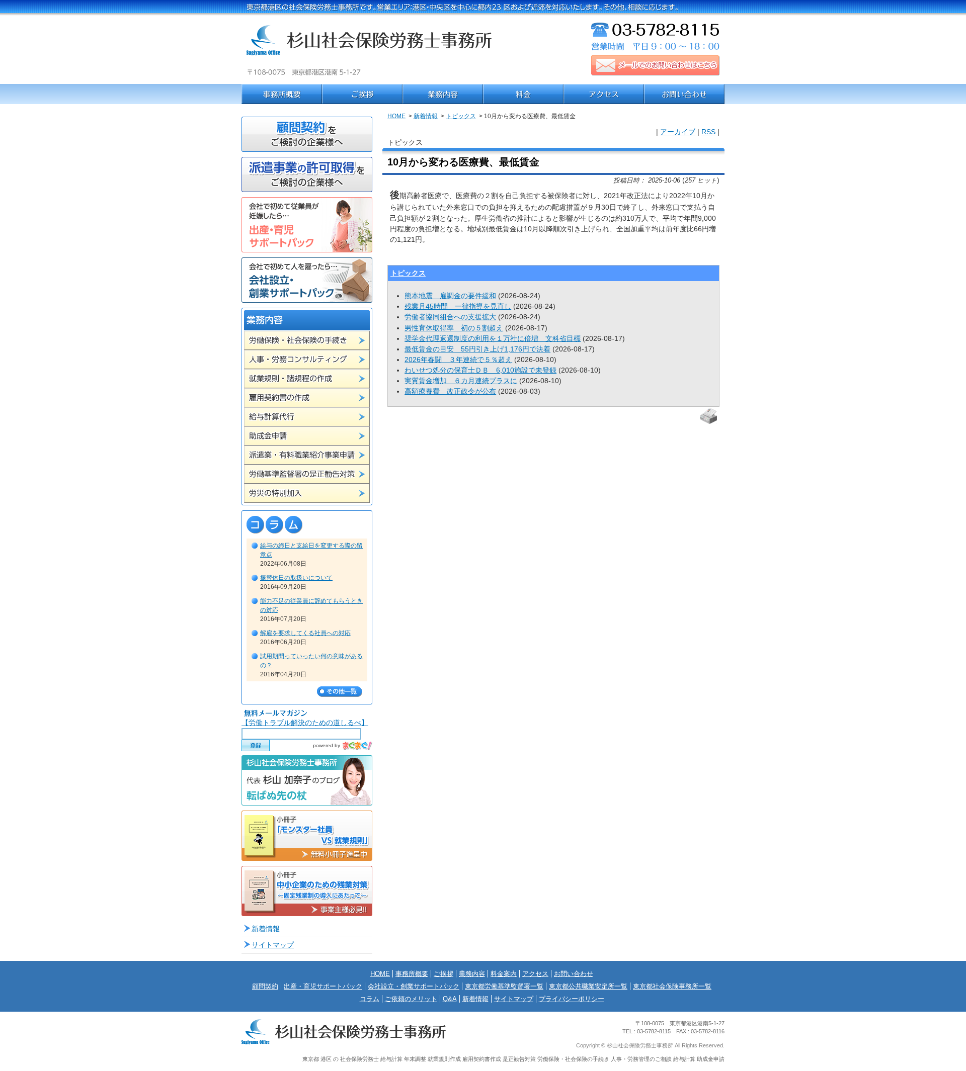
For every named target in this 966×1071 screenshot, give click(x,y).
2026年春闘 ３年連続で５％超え (458, 359)
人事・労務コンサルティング (307, 359)
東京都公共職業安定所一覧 (588, 986)
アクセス (604, 94)
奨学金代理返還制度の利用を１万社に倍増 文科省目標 (493, 338)
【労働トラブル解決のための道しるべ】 (305, 723)
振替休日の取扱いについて (296, 577)
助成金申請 (307, 435)
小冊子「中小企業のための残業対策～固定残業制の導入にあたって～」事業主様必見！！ (307, 891)
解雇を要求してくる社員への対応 (305, 633)
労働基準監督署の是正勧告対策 (307, 474)
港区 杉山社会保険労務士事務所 (370, 50)
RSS (708, 132)
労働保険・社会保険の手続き (307, 340)
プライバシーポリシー (571, 999)
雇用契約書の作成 (307, 397)
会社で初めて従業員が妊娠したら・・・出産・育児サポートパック (307, 224)
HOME (396, 116)
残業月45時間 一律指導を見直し (458, 306)
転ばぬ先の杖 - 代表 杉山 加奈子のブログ (307, 780)
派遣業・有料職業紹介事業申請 (307, 455)
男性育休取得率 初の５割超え (454, 328)
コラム (369, 999)
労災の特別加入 (307, 493)
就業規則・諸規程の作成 (307, 378)
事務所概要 (282, 94)
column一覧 (339, 691)
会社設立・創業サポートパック (413, 986)
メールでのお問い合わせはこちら (655, 65)
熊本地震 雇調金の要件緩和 (450, 296)
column (307, 525)
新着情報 (426, 116)
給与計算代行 (307, 416)
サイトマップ (273, 945)
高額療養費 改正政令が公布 (450, 391)
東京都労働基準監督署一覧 (504, 986)
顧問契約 (265, 986)
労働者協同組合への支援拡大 (450, 317)
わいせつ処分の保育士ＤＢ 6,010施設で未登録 (480, 370)
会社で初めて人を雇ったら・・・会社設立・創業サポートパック (307, 280)
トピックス (461, 116)
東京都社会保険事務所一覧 (672, 986)
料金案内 (523, 94)
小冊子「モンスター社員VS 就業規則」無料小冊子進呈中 (307, 836)
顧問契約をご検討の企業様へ (307, 134)
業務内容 (443, 94)
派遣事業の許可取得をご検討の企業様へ (307, 174)
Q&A (450, 999)
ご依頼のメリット (411, 999)
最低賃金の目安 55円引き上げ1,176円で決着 (477, 349)
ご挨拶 (362, 94)
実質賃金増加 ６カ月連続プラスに (461, 381)
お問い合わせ (684, 94)
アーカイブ (677, 132)
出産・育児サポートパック (323, 986)
